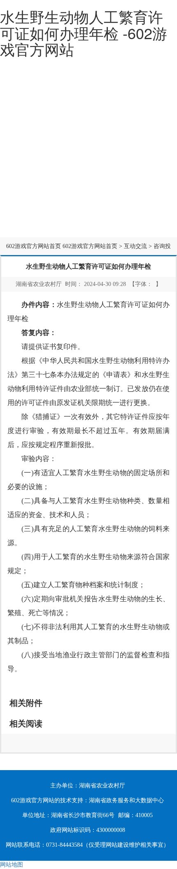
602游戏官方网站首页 (33, 246)
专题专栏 (92, 217)
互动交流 (33, 217)
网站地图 (11, 865)
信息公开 (92, 179)
